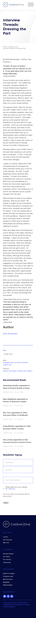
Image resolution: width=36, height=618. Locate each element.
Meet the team (8, 579)
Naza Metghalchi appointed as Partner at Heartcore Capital (15, 400)
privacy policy (7, 496)
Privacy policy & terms (10, 602)
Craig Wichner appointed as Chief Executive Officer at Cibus (17, 427)
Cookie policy (19, 604)
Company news (8, 576)
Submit (6, 503)
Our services (7, 559)
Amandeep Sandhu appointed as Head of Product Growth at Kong (16, 387)
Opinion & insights (9, 573)
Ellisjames (12, 606)
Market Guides (7, 585)
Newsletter (6, 582)
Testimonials (7, 562)
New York (6, 542)
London (5, 537)
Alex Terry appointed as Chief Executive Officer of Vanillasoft (15, 414)
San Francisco (7, 540)
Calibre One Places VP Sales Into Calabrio (17, 371)
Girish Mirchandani (10, 334)
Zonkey (5, 606)
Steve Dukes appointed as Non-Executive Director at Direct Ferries (17, 441)
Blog (4, 350)
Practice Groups (8, 553)
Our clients (6, 556)
